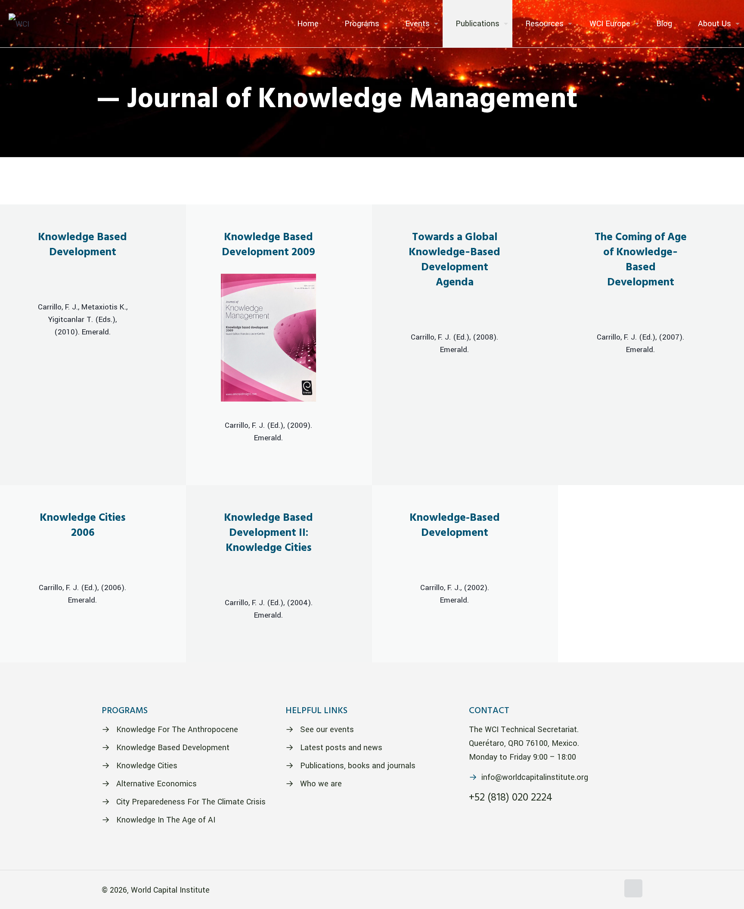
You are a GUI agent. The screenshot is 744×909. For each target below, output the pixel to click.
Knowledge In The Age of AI (165, 820)
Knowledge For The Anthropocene (177, 729)
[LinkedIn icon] (612, 891)
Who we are (321, 783)
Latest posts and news (341, 747)
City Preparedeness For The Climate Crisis (191, 801)
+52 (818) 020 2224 (510, 798)
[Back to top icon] (633, 888)
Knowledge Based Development (172, 747)
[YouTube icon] (603, 891)
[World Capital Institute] (19, 23)
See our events (327, 729)
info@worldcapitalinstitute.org (534, 777)
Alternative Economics (156, 783)
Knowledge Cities (146, 765)
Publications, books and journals (357, 765)
